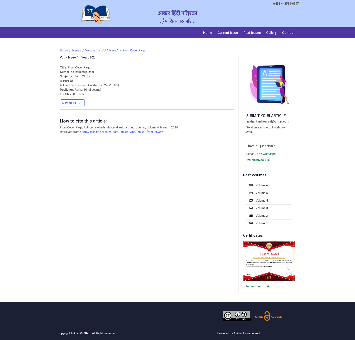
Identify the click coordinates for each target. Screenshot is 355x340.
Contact (288, 33)
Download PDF (72, 103)
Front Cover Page (134, 50)
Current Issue (228, 33)
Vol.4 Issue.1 (110, 50)
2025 (87, 333)
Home (207, 33)
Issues (76, 50)
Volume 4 (91, 50)
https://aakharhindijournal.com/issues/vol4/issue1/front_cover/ (121, 132)
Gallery (271, 33)
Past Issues (252, 33)
